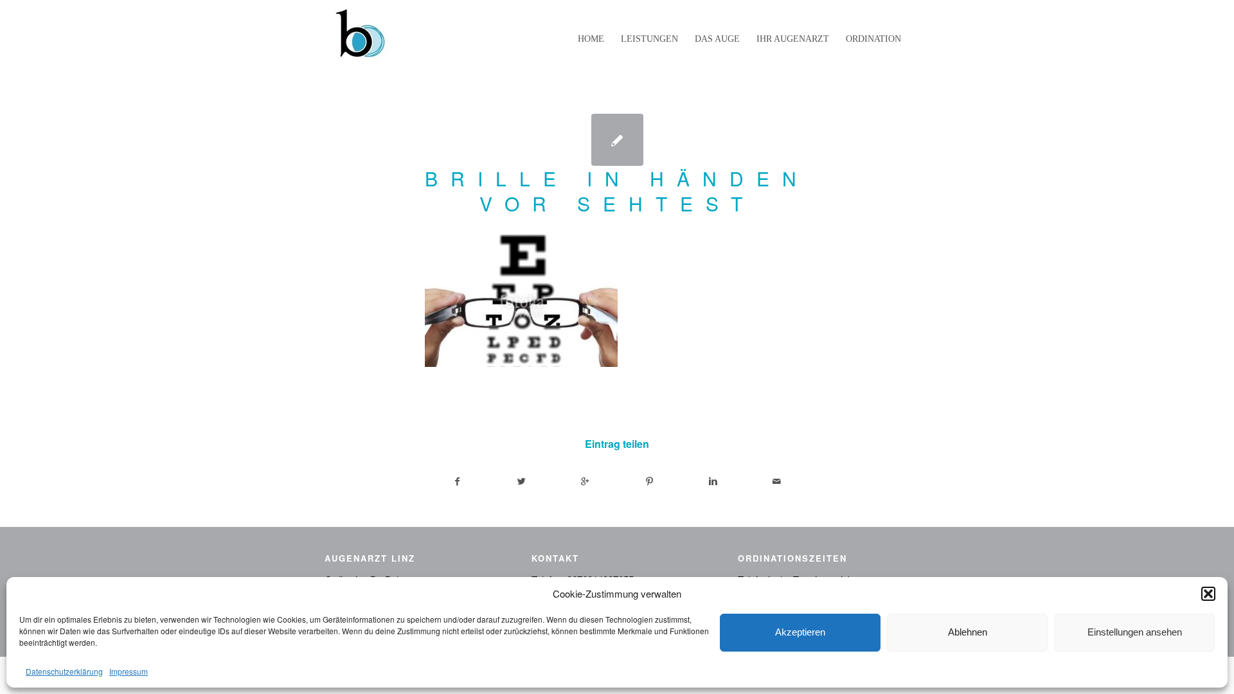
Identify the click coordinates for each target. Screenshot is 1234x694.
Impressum (128, 671)
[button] (1208, 593)
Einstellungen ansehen (1134, 632)
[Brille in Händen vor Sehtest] (617, 140)
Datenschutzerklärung (64, 671)
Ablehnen (967, 632)
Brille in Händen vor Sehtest (617, 191)
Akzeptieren (800, 632)
